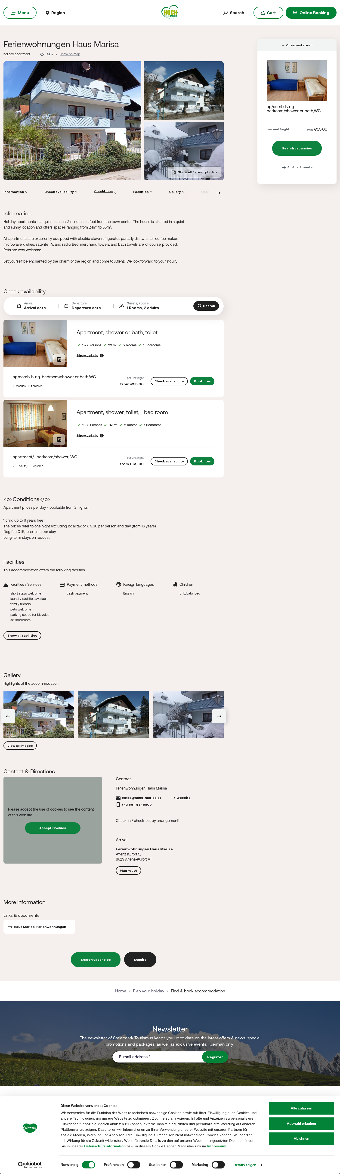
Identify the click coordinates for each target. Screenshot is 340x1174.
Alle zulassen (301, 1108)
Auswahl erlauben (301, 1123)
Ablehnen (301, 1138)
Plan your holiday (148, 990)
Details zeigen (244, 1165)
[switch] (133, 1164)
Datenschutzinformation (105, 1146)
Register (215, 1057)
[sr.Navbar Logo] (170, 12)
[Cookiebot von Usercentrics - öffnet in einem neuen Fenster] (30, 1165)
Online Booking (314, 12)
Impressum (216, 1146)
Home (120, 990)
